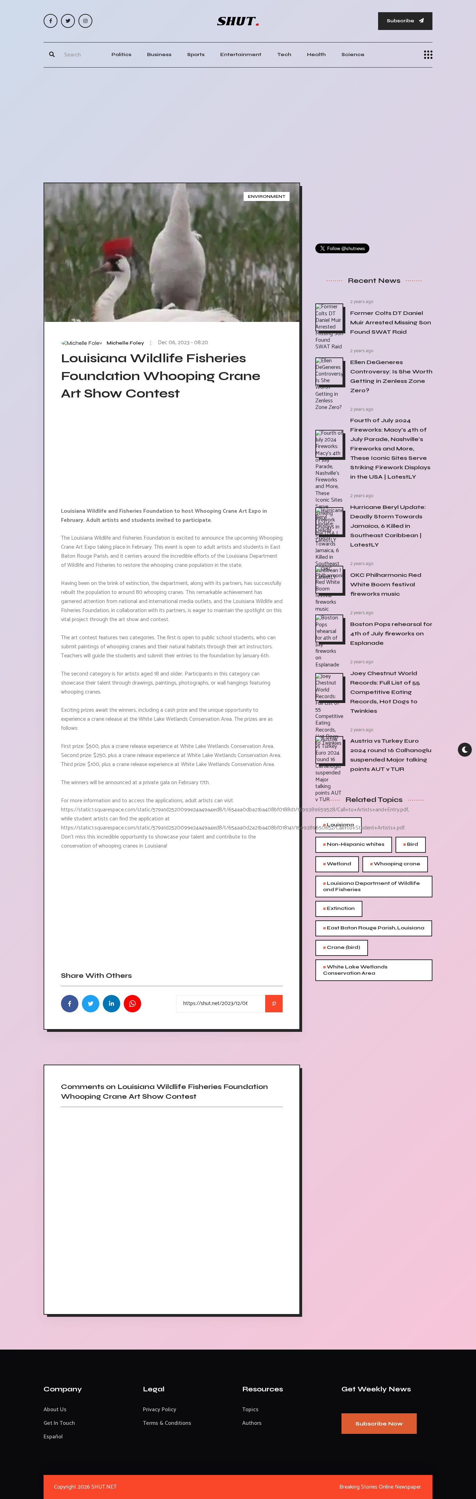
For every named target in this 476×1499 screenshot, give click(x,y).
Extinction (339, 909)
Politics (121, 54)
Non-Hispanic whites (353, 845)
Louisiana (338, 825)
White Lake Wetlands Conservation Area (355, 969)
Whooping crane (395, 864)
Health (316, 54)
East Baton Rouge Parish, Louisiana (373, 928)
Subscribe (401, 21)
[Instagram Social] (85, 21)
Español (53, 1437)
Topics (250, 1409)
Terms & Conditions (167, 1423)
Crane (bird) (341, 948)
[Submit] (52, 54)
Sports (196, 54)
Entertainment (240, 54)
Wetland (337, 864)
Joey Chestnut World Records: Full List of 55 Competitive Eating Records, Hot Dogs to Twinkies (385, 692)
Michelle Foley (125, 343)
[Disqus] (172, 1208)
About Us (55, 1409)
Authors (252, 1423)
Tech (284, 54)
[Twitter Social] (68, 21)
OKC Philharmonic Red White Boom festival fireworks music (385, 584)
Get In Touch (59, 1423)
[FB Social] (50, 21)
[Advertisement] (238, 123)
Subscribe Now (379, 1423)
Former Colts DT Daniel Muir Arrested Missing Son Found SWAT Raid (390, 322)
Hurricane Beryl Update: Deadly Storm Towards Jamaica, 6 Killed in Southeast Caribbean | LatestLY (388, 526)
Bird (410, 845)
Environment (266, 196)
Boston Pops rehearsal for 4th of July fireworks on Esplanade (391, 633)
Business (159, 54)
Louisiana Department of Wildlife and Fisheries (371, 886)
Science (352, 54)
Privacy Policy (159, 1409)
